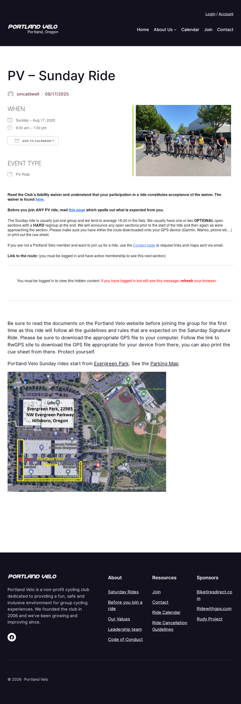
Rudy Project (210, 618)
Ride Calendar (166, 612)
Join (156, 591)
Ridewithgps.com (214, 608)
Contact (139, 245)
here (40, 199)
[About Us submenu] (175, 29)
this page (77, 209)
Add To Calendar (36, 141)
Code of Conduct (125, 639)
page (150, 245)
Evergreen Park (111, 363)
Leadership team (125, 629)
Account (226, 14)
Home (143, 29)
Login (210, 14)
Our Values (119, 618)
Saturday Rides (123, 591)
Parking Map (164, 363)
